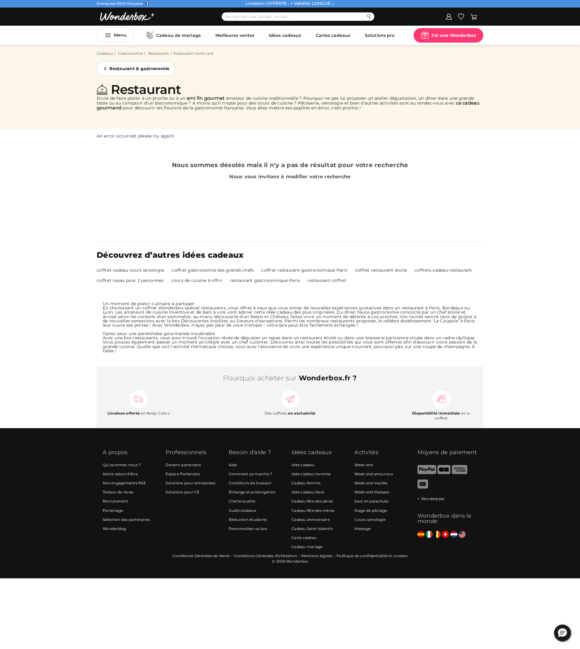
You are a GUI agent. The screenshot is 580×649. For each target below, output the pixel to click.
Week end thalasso (371, 492)
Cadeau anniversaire (311, 519)
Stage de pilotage (370, 510)
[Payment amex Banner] (459, 472)
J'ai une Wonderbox (453, 35)
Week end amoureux (373, 474)
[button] (562, 633)
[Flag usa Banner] (462, 534)
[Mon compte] (449, 16)
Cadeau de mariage (178, 35)
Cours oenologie (369, 519)
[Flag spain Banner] (420, 534)
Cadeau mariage (307, 546)
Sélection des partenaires (126, 519)
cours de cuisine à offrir (197, 280)
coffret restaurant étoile (381, 270)
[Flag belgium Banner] (437, 534)
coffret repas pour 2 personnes (130, 280)
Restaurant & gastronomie (139, 68)
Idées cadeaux (285, 35)
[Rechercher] (369, 16)
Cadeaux (105, 53)
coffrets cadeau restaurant (443, 270)
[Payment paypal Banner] (426, 472)
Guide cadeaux (242, 510)
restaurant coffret (327, 280)
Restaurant (158, 53)
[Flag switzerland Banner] (445, 534)
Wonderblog (114, 528)
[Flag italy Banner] (429, 534)
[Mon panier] (473, 16)
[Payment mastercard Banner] (422, 487)
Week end (363, 465)
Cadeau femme (306, 483)
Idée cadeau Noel (308, 492)
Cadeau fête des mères (313, 510)
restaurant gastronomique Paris (265, 280)
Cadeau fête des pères (312, 501)
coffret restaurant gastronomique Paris (304, 270)
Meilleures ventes (235, 35)
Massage (362, 528)
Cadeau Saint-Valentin (312, 528)
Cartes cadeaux (333, 35)
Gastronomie (130, 53)
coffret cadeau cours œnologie (130, 270)
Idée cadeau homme (311, 474)
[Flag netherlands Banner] (453, 534)
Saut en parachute (371, 501)
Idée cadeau (303, 465)
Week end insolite (370, 483)
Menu (120, 35)
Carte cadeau (304, 537)
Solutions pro (380, 35)
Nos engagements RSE (124, 483)
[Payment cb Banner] (443, 472)
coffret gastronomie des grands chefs (213, 270)
